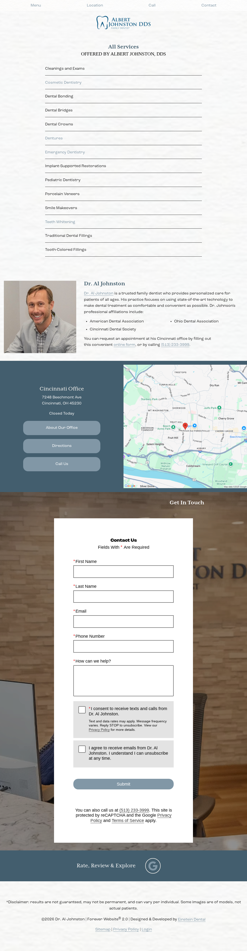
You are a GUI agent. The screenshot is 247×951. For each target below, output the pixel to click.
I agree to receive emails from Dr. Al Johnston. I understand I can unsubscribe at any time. (128, 753)
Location (95, 5)
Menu (36, 5)
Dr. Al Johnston (98, 293)
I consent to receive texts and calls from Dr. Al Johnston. (128, 718)
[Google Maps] (153, 866)
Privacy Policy (99, 730)
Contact (208, 5)
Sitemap (102, 929)
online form (124, 345)
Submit (123, 784)
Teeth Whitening (60, 222)
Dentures (54, 138)
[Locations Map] (185, 426)
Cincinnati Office (62, 389)
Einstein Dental (192, 920)
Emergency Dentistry (65, 152)
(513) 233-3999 (175, 345)
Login (147, 929)
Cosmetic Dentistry (63, 83)
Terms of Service (128, 820)
